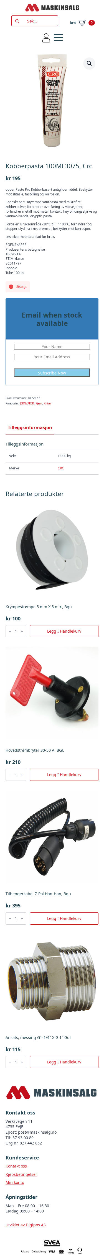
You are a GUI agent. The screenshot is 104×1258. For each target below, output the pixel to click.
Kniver (48, 403)
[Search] (17, 21)
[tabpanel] (52, 457)
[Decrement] (10, 631)
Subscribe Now (52, 373)
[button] (89, 63)
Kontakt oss (16, 1166)
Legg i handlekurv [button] (64, 631)
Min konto (15, 1182)
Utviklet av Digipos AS (26, 1224)
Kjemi (38, 403)
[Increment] (22, 631)
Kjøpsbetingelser (21, 1174)
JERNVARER (27, 403)
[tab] (30, 427)
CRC (61, 468)
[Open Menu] (58, 37)
